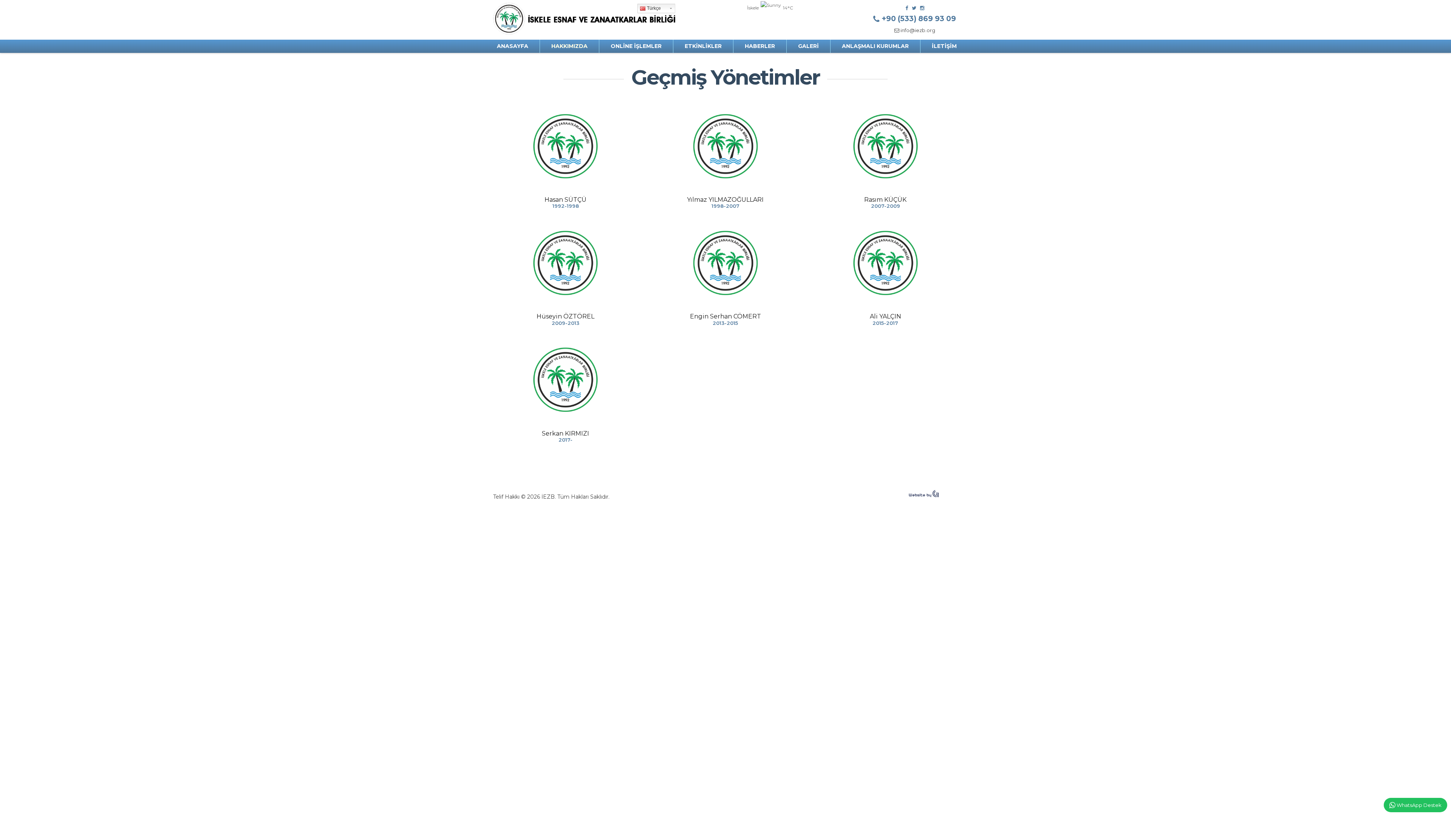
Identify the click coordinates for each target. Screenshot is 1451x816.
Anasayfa (512, 46)
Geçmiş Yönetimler (725, 77)
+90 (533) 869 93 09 (918, 18)
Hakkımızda (569, 46)
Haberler (760, 46)
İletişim (944, 46)
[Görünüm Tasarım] (924, 495)
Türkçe (653, 8)
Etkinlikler (703, 46)
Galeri (808, 46)
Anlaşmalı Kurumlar (875, 46)
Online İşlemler (636, 46)
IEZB (584, 19)
